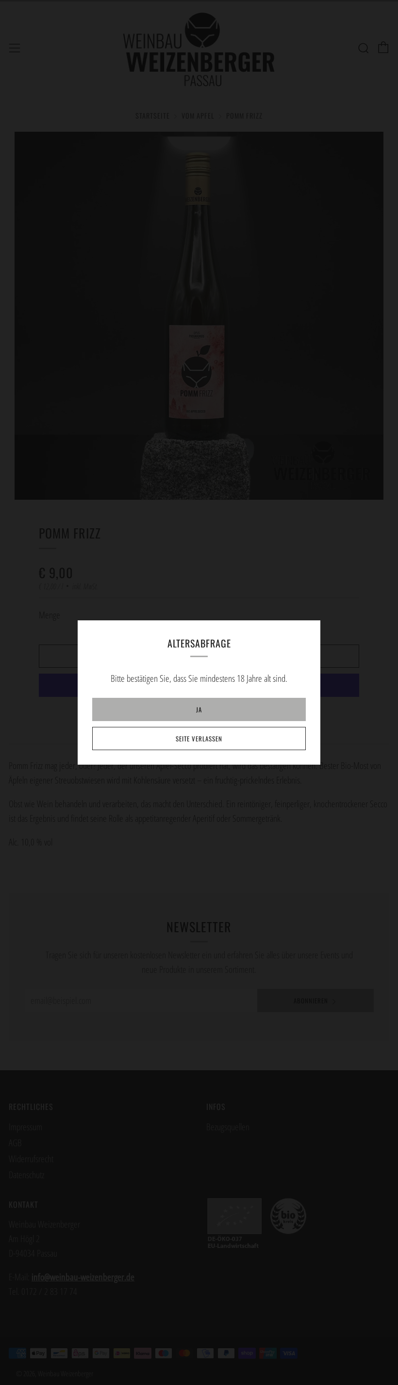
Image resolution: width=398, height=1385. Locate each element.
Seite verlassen (199, 738)
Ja (199, 709)
